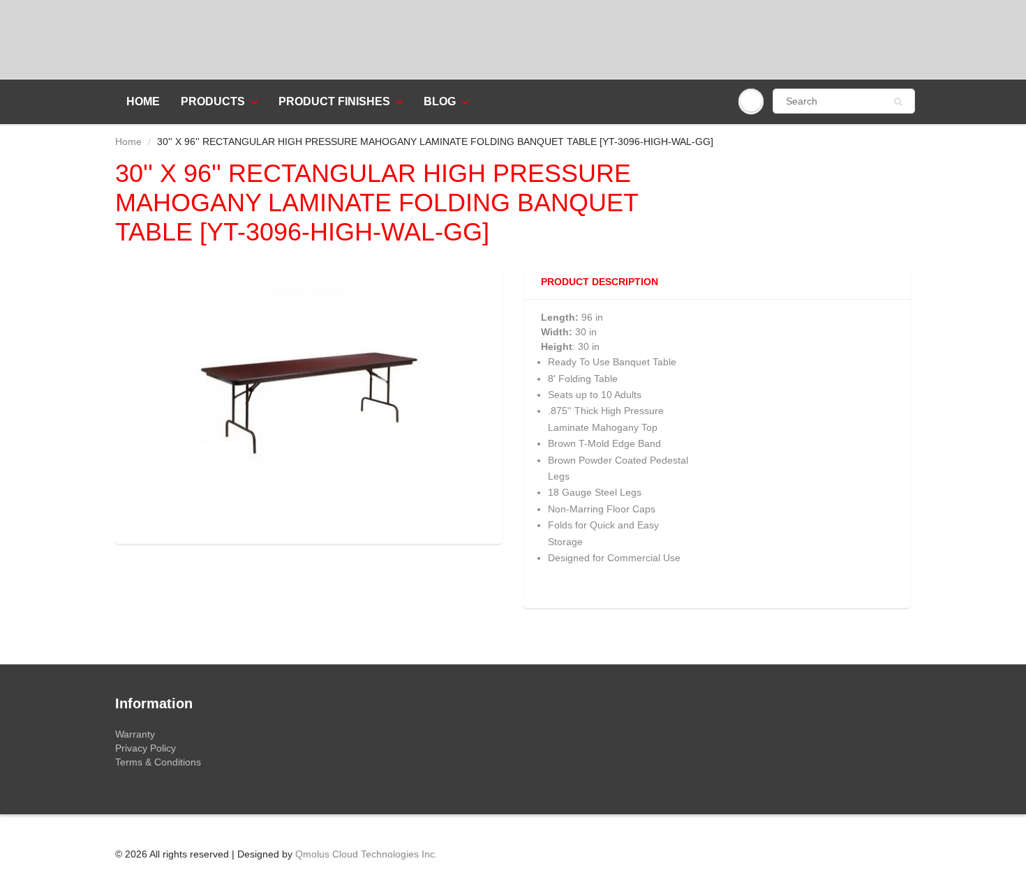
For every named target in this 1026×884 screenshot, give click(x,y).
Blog (440, 101)
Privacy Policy (145, 748)
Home (143, 101)
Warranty (135, 734)
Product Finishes (334, 101)
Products (213, 101)
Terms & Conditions (158, 762)
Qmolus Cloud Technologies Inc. (366, 854)
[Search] (897, 102)
